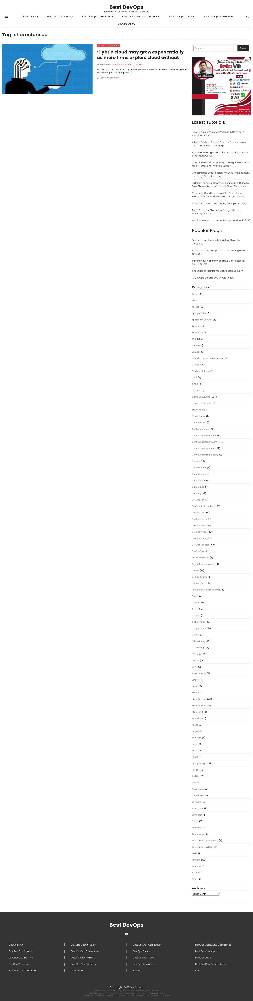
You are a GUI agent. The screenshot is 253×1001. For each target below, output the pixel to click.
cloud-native (198, 409)
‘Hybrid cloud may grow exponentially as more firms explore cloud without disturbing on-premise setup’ (140, 57)
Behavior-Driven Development (207, 358)
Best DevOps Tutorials (83, 964)
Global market (199, 621)
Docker (195, 570)
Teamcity (197, 827)
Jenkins (195, 660)
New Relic (196, 737)
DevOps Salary (126, 23)
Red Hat (196, 776)
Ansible (195, 306)
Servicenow (198, 789)
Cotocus (126, 995)
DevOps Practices (19, 964)
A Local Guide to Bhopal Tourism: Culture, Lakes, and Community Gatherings (219, 144)
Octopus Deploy (200, 763)
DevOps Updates (200, 544)
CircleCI (196, 390)
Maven (195, 692)
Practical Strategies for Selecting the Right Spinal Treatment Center (220, 154)
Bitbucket (197, 364)
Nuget (195, 756)
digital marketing (200, 557)
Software (196, 802)
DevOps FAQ (30, 16)
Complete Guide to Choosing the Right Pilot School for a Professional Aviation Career (221, 164)
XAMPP (195, 872)
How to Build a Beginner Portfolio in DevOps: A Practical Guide (218, 133)
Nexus (195, 750)
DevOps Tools (199, 538)
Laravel (195, 679)
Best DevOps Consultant (23, 970)
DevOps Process (200, 531)
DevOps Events (199, 519)
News (194, 744)
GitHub (195, 602)
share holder (198, 795)
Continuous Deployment (204, 441)
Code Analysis (199, 422)
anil (141, 64)
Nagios (195, 731)
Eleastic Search (199, 583)
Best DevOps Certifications (210, 964)
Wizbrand (130, 993)
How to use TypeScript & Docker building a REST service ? (219, 252)
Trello (195, 853)
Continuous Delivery (202, 435)
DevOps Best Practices (203, 506)
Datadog (196, 493)
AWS (194, 339)
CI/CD (195, 384)
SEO (194, 782)
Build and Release (201, 371)
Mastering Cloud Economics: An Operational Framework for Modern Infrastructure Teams (218, 194)
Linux (194, 686)
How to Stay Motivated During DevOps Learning (219, 203)
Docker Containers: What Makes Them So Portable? (216, 242)
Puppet (195, 769)
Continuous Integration (204, 454)
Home (136, 970)
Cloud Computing (108, 45)
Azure (195, 345)
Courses (196, 461)
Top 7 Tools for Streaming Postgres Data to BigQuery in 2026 (217, 212)
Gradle (195, 634)
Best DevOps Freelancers (218, 16)
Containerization (200, 429)
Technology (198, 834)
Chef (194, 377)
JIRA (194, 666)
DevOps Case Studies (60, 16)
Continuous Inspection (203, 448)
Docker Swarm (199, 576)
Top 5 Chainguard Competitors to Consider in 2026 (221, 220)
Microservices (199, 705)
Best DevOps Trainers (21, 957)
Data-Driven (198, 486)
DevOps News (199, 525)
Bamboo (196, 351)
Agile (194, 294)
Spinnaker (197, 814)
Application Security (202, 319)
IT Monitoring (198, 641)
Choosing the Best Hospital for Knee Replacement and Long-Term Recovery (221, 174)
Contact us (77, 970)
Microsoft (197, 711)
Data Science (199, 474)
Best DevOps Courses (182, 16)
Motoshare (197, 718)
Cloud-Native (199, 416)
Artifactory (197, 332)
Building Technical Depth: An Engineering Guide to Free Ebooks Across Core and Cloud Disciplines (220, 184)
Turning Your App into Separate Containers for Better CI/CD (218, 262)
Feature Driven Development (207, 589)
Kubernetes (198, 673)
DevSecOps (198, 551)
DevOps (196, 499)
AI (193, 300)
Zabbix (195, 879)
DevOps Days (199, 512)
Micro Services (199, 699)
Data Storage (199, 480)
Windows (196, 866)
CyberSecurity (199, 467)
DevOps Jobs (203, 957)
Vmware (196, 859)
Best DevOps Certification (97, 16)
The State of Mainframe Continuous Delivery (217, 271)
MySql (195, 724)
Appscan (196, 326)
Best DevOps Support (207, 951)
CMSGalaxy (117, 991)
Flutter (195, 596)
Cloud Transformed (202, 403)
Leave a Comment (109, 77)
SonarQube (198, 808)
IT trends (196, 654)
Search (243, 48)
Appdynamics (199, 313)
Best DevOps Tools (143, 957)
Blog (197, 970)
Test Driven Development (205, 840)
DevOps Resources (144, 964)
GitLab (195, 609)
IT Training (197, 647)
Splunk (195, 821)
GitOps (195, 615)
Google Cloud (199, 628)
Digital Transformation (203, 564)
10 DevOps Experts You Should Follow (213, 277)
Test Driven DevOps (202, 847)
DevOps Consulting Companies (141, 16)
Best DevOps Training (83, 957)
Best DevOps (126, 7)
